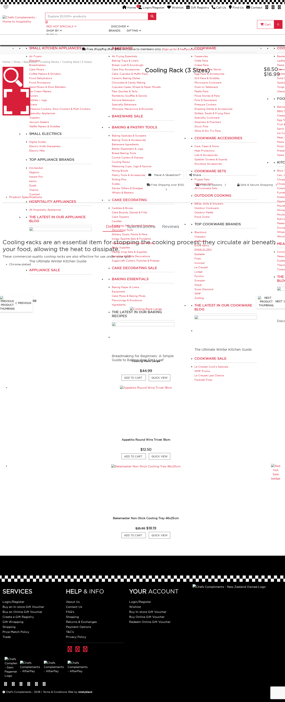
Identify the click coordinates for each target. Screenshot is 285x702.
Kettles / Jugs (38, 100)
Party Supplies (121, 247)
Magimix (34, 172)
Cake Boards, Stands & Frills (129, 212)
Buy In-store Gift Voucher (147, 611)
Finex (197, 258)
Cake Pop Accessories (126, 69)
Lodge (198, 271)
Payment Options (78, 627)
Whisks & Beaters (123, 192)
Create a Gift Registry (18, 617)
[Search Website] (152, 16)
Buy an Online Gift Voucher (22, 611)
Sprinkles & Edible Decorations (131, 256)
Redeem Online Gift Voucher (150, 622)
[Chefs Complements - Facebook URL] (70, 649)
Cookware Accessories (218, 138)
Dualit (32, 185)
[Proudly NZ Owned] (229, 586)
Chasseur (200, 236)
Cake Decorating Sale (134, 268)
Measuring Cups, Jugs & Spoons (131, 166)
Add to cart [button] (135, 378)
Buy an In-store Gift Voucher (23, 606)
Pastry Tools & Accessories (128, 175)
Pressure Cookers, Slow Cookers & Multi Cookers (59, 109)
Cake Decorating (129, 200)
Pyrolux (199, 276)
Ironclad (199, 263)
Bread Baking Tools (124, 153)
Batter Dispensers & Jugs (127, 148)
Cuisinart (34, 194)
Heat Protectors (204, 150)
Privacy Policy (76, 637)
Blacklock (200, 232)
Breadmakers (37, 65)
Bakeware (122, 48)
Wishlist (177, 7)
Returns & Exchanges (81, 622)
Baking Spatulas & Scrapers (129, 135)
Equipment (118, 291)
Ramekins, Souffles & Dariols (129, 95)
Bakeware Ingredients (125, 144)
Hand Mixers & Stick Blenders (47, 87)
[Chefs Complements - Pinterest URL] (77, 649)
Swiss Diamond (203, 289)
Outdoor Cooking (212, 195)
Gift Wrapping (13, 622)
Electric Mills (37, 150)
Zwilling (199, 298)
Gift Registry (199, 7)
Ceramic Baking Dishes (126, 78)
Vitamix (34, 189)
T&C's (70, 632)
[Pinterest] (273, 7)
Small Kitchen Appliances (55, 48)
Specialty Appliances (42, 113)
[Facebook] (266, 7)
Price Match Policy (16, 632)
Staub (198, 284)
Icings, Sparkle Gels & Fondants (131, 238)
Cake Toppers (120, 216)
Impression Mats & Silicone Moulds (133, 243)
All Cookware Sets (205, 188)
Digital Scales (37, 141)
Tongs (280, 87)
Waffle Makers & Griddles (44, 126)
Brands (114, 30)
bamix (33, 181)
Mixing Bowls (120, 170)
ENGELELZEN (202, 249)
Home (131, 7)
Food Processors (39, 82)
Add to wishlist (6, 7)
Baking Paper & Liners (125, 287)
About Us (73, 601)
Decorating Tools (122, 230)
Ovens (33, 104)
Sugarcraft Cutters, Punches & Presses (135, 260)
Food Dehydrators (40, 78)
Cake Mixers (36, 69)
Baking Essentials (130, 279)
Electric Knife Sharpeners (45, 146)
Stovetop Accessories (208, 163)
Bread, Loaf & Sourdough (127, 65)
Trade (7, 637)
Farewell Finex (203, 379)
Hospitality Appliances (52, 201)
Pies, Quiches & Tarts (124, 91)
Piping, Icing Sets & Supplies (129, 251)
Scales (116, 183)
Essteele (199, 254)
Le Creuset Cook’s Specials (211, 366)
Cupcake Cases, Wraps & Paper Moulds (136, 87)
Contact (256, 7)
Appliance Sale (44, 270)
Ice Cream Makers (40, 91)
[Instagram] (279, 7)
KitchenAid (36, 168)
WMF (197, 293)
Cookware (205, 48)
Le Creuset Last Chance (209, 375)
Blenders (34, 60)
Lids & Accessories (206, 155)
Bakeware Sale (127, 116)
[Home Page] (21, 19)
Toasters (34, 117)
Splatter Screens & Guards (210, 159)
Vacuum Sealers (39, 122)
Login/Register (152, 7)
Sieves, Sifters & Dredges (127, 188)
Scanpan (199, 280)
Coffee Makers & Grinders (45, 73)
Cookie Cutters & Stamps (127, 157)
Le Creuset (201, 267)
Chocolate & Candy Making (128, 82)
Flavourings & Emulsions (127, 300)
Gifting (133, 30)
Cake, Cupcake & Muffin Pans (130, 73)
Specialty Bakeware (124, 104)
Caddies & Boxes (122, 208)
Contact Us (74, 606)
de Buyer (200, 241)
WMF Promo (202, 371)
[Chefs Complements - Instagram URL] (85, 649)
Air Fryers (35, 56)
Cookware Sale (210, 358)
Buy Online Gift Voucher (147, 617)
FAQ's (70, 611)
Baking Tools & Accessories (129, 140)
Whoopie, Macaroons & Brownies (132, 109)
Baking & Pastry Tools (134, 127)
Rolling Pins (119, 179)
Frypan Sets (201, 179)
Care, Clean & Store (206, 146)
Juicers (33, 95)
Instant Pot (36, 176)
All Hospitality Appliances (45, 209)
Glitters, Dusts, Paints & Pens (129, 234)
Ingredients (119, 304)
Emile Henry (201, 245)
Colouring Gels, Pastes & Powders (133, 225)
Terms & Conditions (55, 692)
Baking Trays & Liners (125, 60)
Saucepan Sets (203, 183)
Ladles (281, 60)
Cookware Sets (210, 171)
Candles (117, 221)
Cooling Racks (121, 162)
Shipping (9, 627)
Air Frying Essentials (124, 56)
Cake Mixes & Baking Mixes (128, 296)
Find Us (238, 7)
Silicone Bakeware (123, 100)
